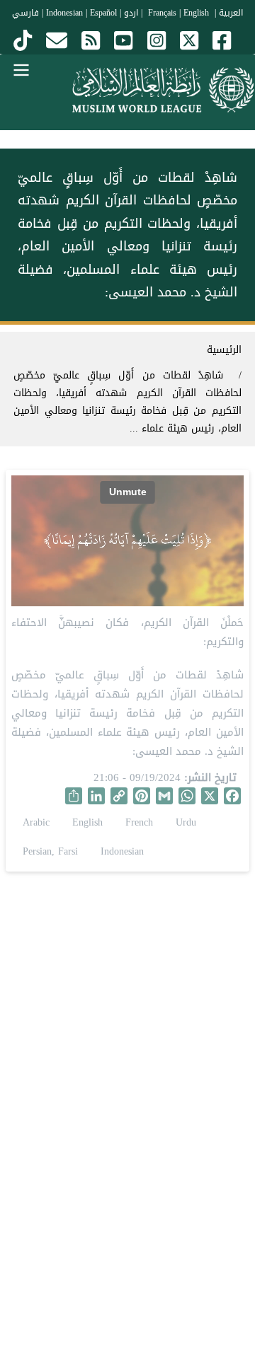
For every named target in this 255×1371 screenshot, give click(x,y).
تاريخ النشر (212, 777)
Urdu (186, 822)
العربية (231, 13)
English (87, 822)
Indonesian (64, 13)
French (139, 822)
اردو (131, 13)
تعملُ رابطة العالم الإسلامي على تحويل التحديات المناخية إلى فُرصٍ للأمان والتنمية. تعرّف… (127, 1267)
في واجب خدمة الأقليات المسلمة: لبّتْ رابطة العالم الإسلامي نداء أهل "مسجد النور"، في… (127, 1070)
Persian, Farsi (50, 851)
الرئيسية (224, 349)
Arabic (36, 822)
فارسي (25, 13)
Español (103, 13)
